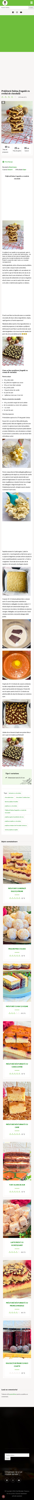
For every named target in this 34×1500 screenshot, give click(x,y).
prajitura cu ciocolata (11, 806)
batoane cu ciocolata (15, 793)
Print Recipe (9, 162)
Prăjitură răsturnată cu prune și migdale (17, 1304)
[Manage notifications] (3, 1496)
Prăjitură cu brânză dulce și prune (17, 889)
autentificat (12, 1394)
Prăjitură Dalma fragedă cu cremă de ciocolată (15, 811)
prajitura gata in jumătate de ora (14, 817)
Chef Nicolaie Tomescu (22, 1491)
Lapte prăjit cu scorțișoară (17, 1243)
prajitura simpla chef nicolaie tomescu (16, 825)
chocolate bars (9, 797)
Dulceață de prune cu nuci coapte (17, 1364)
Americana (13, 167)
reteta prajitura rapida (11, 829)
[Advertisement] (17, 33)
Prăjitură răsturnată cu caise (17, 1125)
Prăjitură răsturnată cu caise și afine (17, 1065)
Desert (10, 169)
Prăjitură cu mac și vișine (17, 1006)
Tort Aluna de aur (17, 1185)
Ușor (24, 169)
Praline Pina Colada (17, 949)
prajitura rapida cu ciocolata (13, 821)
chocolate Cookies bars (23, 797)
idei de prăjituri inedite (11, 801)
